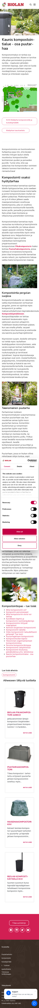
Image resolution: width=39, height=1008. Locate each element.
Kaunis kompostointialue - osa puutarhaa (19, 655)
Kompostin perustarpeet (17, 612)
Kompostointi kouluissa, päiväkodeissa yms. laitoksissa (19, 650)
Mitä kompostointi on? (16, 610)
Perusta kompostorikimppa (18, 645)
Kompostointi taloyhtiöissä (18, 647)
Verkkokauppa (6, 974)
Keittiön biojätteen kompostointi (21, 627)
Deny (19, 545)
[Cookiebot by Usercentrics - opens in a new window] (28, 460)
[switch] (34, 509)
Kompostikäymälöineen (13, 313)
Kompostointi (6, 958)
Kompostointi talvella (15, 629)
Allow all (19, 532)
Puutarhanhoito (7, 954)
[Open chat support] (34, 1003)
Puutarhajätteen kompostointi (20, 636)
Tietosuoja (5, 972)
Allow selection (19, 538)
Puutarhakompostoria (19, 249)
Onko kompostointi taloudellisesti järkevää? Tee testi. (21, 633)
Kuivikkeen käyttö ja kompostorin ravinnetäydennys (20, 619)
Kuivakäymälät (6, 962)
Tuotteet (7, 965)
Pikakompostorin (23, 246)
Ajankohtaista (6, 969)
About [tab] (32, 466)
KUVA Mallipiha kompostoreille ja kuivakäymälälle (19, 121)
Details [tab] (19, 466)
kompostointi (9, 675)
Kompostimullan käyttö (16, 638)
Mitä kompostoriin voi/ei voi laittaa (18, 615)
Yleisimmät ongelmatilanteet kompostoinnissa (19, 642)
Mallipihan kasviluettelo (15, 130)
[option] (19, 22)
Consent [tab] (7, 466)
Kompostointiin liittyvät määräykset (17, 624)
